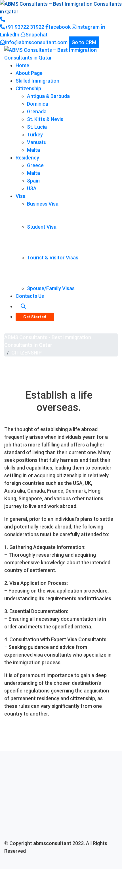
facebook (60, 27)
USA (32, 188)
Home (22, 65)
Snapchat (37, 35)
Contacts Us (30, 296)
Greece (35, 165)
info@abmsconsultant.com (36, 42)
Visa (21, 196)
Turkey (35, 135)
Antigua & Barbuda (48, 96)
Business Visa (42, 204)
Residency (27, 158)
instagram (88, 27)
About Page (29, 73)
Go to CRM (83, 42)
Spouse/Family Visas (51, 288)
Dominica (37, 104)
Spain (33, 181)
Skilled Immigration (37, 81)
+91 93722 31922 (24, 27)
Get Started (35, 317)
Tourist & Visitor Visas (52, 258)
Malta (33, 150)
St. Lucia (37, 127)
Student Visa (41, 227)
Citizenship (28, 88)
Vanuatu (37, 142)
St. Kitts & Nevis (45, 119)
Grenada (37, 111)
